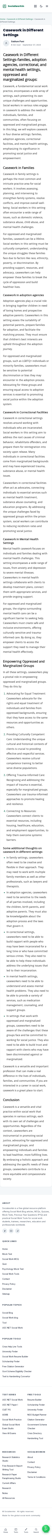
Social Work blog (10, 1318)
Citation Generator (35, 1420)
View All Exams (9, 1433)
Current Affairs (9, 1483)
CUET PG (6, 1410)
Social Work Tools (10, 1274)
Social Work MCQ (10, 1259)
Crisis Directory (34, 1433)
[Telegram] (17, 1230)
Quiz (4, 1264)
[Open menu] (47, 6)
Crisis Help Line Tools (12, 1346)
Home (2, 19)
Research (6, 1488)
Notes (5, 1493)
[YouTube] (11, 1230)
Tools (26, 1532)
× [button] (49, 1525)
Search (36, 1532)
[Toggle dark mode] (41, 6)
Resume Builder (34, 1400)
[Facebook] (4, 1230)
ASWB (5, 1414)
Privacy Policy (8, 1284)
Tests (16, 1532)
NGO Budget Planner (37, 1414)
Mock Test (7, 1254)
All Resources (8, 1498)
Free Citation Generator (13, 1366)
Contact (6, 1279)
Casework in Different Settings (20, 19)
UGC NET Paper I (10, 1405)
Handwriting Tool (35, 1438)
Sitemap (6, 1294)
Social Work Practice (12, 1420)
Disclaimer (7, 1289)
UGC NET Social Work (12, 1327)
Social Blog (7, 1313)
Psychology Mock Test (13, 1269)
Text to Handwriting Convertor (16, 1376)
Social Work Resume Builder (15, 1356)
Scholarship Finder (11, 1361)
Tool (4, 1323)
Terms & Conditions (36, 1477)
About (30, 1457)
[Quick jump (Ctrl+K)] (35, 6)
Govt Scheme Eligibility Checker (17, 1371)
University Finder (10, 1351)
